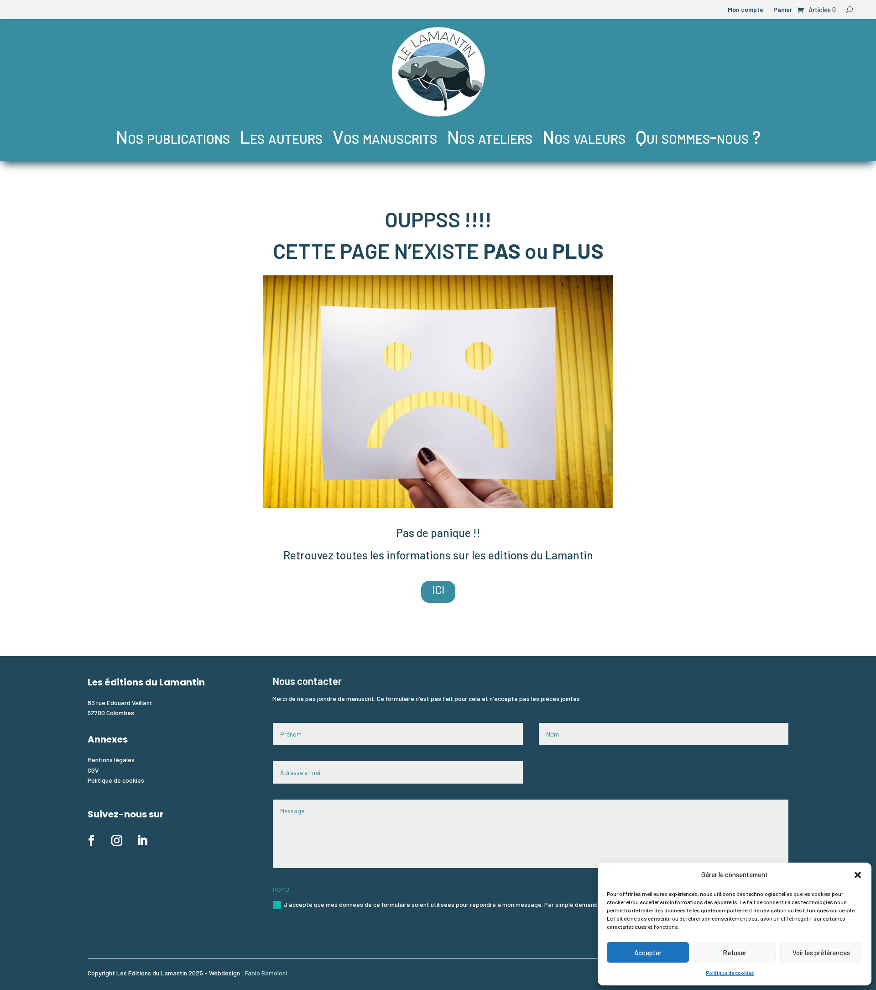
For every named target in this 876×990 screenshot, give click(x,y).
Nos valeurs (584, 136)
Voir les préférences (821, 952)
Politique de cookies (730, 972)
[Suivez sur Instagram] (117, 841)
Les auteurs (281, 136)
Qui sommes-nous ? (698, 136)
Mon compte (745, 9)
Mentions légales (111, 760)
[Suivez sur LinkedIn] (142, 841)
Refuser (734, 952)
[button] (857, 874)
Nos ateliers (489, 136)
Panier (782, 9)
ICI (438, 589)
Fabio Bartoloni (266, 973)
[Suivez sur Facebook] (91, 841)
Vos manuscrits (385, 136)
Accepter (648, 952)
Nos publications (173, 136)
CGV (93, 770)
